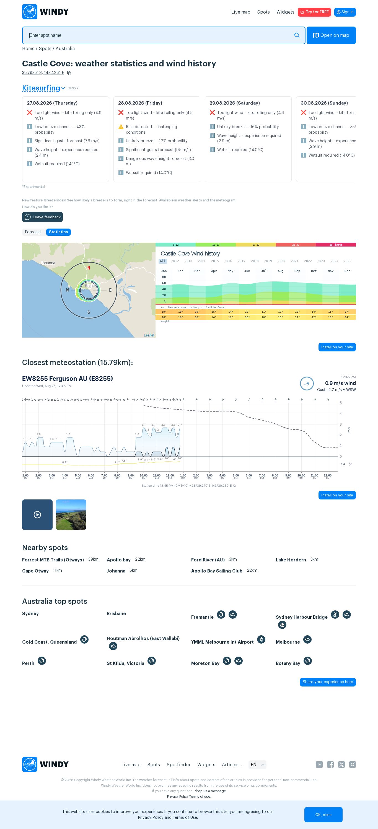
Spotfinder (179, 765)
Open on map (334, 35)
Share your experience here (328, 682)
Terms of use (199, 796)
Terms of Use (185, 818)
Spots (263, 12)
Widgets (285, 12)
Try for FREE (317, 12)
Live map (240, 12)
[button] (69, 73)
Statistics (58, 232)
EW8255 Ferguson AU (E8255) (67, 378)
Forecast (33, 232)
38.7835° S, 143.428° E (43, 73)
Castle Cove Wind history (190, 253)
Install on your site (337, 347)
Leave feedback (47, 217)
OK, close (323, 815)
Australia (65, 48)
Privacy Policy (177, 796)
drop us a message (210, 791)
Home (28, 48)
